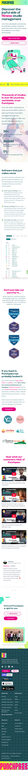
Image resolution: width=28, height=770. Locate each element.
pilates (11, 382)
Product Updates (6, 739)
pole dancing (13, 389)
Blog (3, 726)
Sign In (15, 671)
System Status (18, 728)
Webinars (4, 728)
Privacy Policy (5, 756)
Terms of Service (15, 756)
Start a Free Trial (14, 38)
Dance (16, 704)
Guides (3, 734)
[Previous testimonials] (12, 590)
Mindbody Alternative (7, 702)
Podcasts (4, 731)
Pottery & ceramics (14, 387)
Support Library (6, 737)
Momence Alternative (7, 704)
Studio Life (4, 723)
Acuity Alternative (6, 707)
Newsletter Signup (20, 731)
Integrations (5, 742)
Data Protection (6, 758)
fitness (4, 382)
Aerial (16, 710)
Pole (16, 707)
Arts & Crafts (18, 713)
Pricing (3, 696)
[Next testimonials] (15, 590)
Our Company (18, 723)
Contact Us (8, 409)
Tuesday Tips (5, 745)
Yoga (16, 696)
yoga (17, 380)
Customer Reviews (7, 699)
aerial (6, 389)
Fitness (17, 702)
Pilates (16, 699)
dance (21, 380)
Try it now (10, 618)
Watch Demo (15, 43)
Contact (6, 671)
